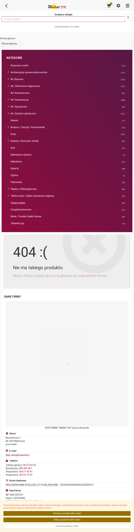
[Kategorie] (127, 5)
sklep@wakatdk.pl (20, 455)
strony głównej (61, 276)
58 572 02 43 (29, 465)
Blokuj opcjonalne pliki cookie (67, 520)
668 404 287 (25, 468)
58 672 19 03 (25, 475)
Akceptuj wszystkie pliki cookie (67, 513)
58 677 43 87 (25, 471)
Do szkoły (75, 26)
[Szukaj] (128, 17)
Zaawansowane (62, 26)
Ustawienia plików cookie (67, 526)
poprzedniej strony (92, 276)
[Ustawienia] (118, 5)
